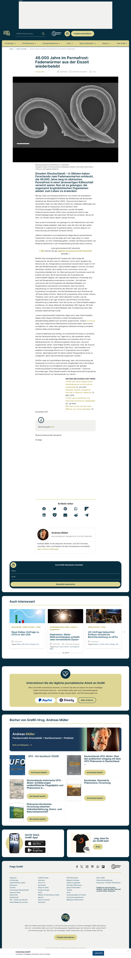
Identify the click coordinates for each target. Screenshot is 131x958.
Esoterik (13, 887)
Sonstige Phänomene (50, 43)
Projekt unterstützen (82, 34)
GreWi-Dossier (43, 878)
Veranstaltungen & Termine (76, 895)
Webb (51, 649)
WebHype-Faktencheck (75, 900)
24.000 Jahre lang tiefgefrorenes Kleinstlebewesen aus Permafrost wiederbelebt (79, 384)
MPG (52, 427)
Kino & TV (41, 883)
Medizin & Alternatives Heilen (48, 895)
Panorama (41, 902)
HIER (42, 251)
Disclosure (16, 627)
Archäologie (9, 43)
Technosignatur (74, 646)
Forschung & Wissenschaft (19, 890)
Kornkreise (42, 885)
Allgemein (13, 878)
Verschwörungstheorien (75, 897)
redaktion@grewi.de (67, 33)
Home (11, 49)
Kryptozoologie (43, 890)
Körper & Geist (43, 887)
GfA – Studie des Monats (19, 900)
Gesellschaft (29, 627)
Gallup (19, 644)
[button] (44, 509)
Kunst (40, 892)
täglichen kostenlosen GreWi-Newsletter (75, 251)
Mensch (105, 43)
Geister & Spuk (15, 892)
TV (99, 644)
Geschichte (14, 895)
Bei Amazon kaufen (38, 819)
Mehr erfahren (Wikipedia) (48, 549)
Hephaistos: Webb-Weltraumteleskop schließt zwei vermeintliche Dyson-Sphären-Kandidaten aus (65, 638)
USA (37, 644)
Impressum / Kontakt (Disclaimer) (108, 883)
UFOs (69, 43)
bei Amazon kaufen (39, 772)
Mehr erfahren (87, 700)
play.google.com (35, 850)
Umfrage (32, 644)
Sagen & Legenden (73, 883)
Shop (98, 847)
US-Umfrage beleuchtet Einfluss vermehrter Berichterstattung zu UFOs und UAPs (103, 636)
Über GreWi (121, 43)
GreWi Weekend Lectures (19, 902)
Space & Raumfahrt (87, 43)
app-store (35, 843)
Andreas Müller (40, 72)
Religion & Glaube (73, 880)
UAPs (23, 644)
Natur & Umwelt (21, 49)
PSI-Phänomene (28, 43)
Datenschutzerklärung (104, 880)
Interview (41, 880)
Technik (69, 890)
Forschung (90, 321)
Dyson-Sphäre (64, 646)
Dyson (57, 646)
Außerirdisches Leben (59, 627)
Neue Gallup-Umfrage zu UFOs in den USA (25, 633)
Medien (95, 644)
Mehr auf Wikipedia (20, 745)
